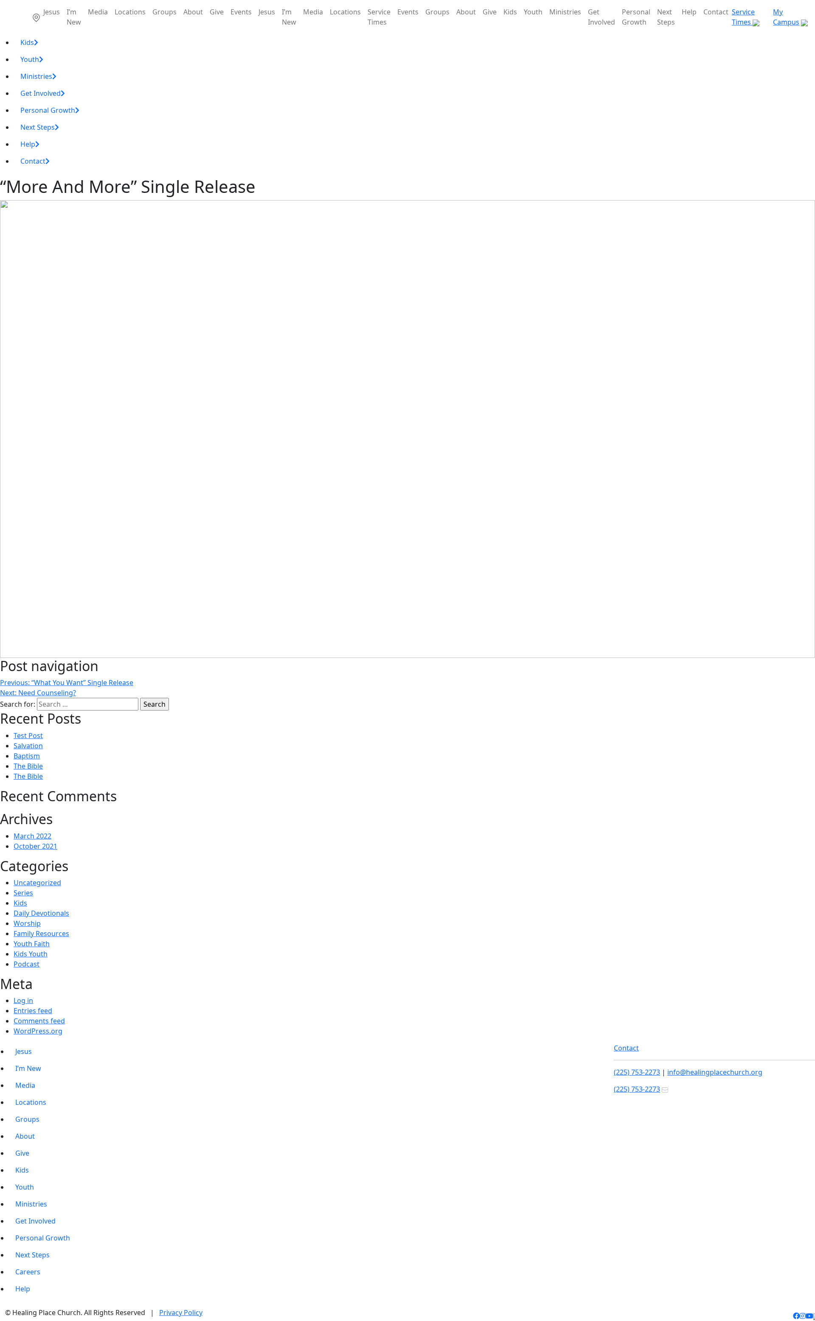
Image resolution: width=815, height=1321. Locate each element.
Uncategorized (37, 882)
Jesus (51, 12)
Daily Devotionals (41, 913)
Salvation (28, 745)
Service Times (379, 17)
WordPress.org (38, 1031)
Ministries (565, 12)
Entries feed (33, 1010)
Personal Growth (636, 17)
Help (689, 12)
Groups (164, 12)
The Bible (28, 766)
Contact (715, 12)
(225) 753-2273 (637, 1072)
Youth (533, 12)
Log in (23, 1000)
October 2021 (35, 846)
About (193, 12)
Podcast (26, 964)
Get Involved (601, 17)
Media (98, 12)
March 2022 (32, 836)
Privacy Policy (180, 1312)
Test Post (28, 735)
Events (241, 12)
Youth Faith (32, 943)
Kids (510, 12)
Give (217, 12)
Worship (27, 923)
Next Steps (666, 17)
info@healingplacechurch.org (714, 1072)
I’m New (74, 17)
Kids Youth (31, 954)
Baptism (27, 756)
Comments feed (39, 1021)
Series (23, 892)
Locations (130, 12)
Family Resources (41, 933)
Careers (27, 1271)
